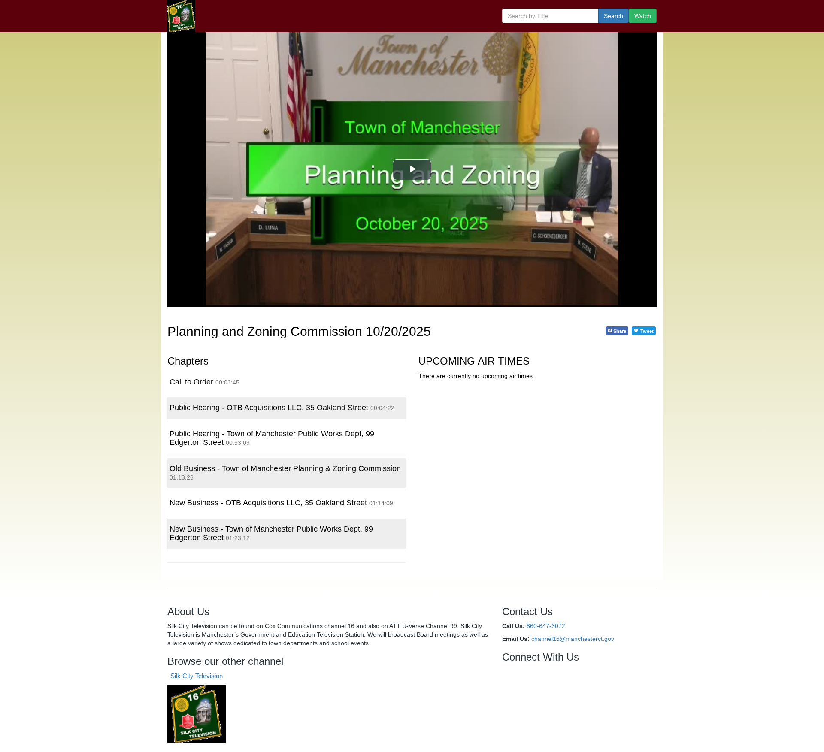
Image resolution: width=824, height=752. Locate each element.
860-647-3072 (546, 625)
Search (613, 15)
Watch (642, 15)
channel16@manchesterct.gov (572, 638)
